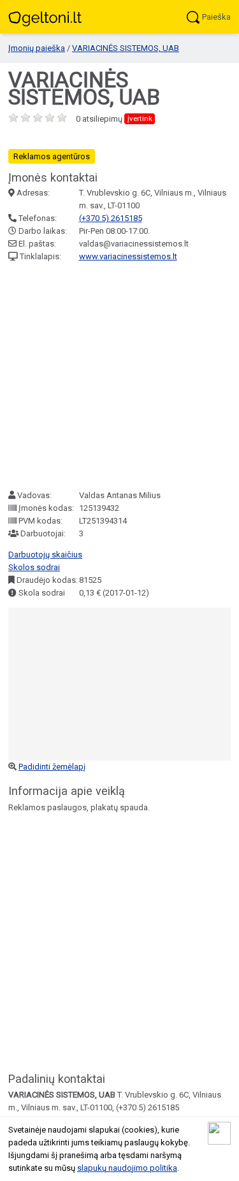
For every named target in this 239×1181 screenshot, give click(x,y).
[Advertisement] (119, 376)
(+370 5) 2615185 (110, 218)
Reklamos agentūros (51, 156)
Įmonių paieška (36, 48)
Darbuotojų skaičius (45, 554)
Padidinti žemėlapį (51, 766)
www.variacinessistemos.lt (128, 256)
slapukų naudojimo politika (127, 1168)
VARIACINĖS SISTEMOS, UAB (125, 48)
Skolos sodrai (34, 567)
